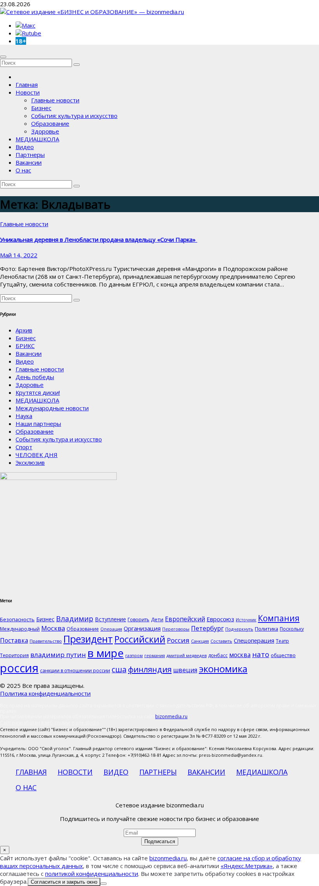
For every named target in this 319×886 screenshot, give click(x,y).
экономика (223, 668)
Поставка (14, 640)
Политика (266, 628)
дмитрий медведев (187, 655)
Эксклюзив (30, 462)
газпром (134, 655)
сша (119, 669)
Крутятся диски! (38, 392)
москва (240, 654)
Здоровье (45, 131)
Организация (142, 628)
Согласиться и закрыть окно (64, 882)
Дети (157, 619)
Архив (24, 330)
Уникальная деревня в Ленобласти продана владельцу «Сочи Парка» (98, 239)
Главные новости (55, 100)
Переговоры (175, 629)
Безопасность (17, 619)
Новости (28, 92)
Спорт (24, 447)
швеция (185, 670)
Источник (246, 619)
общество (283, 655)
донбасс (218, 655)
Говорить (138, 619)
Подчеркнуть (239, 629)
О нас (23, 170)
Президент (88, 639)
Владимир (74, 618)
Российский (139, 639)
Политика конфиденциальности (45, 693)
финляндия (150, 669)
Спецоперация (254, 640)
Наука (24, 416)
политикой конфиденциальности (91, 873)
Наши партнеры (38, 423)
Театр (282, 641)
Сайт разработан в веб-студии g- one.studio (49, 722)
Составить (221, 641)
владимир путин (58, 654)
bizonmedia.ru (171, 716)
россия (19, 668)
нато (260, 654)
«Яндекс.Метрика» (247, 866)
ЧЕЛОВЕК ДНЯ (37, 455)
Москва (53, 628)
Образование (50, 123)
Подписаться (159, 841)
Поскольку (292, 629)
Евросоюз (220, 619)
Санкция (200, 641)
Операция (111, 629)
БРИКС (25, 346)
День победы (35, 377)
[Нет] (103, 883)
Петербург (207, 628)
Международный (20, 629)
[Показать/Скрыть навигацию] (3, 57)
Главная (27, 84)
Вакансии (29, 162)
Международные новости (52, 408)
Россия (178, 640)
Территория (14, 655)
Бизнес (41, 108)
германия (154, 655)
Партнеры (30, 154)
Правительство (46, 641)
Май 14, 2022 (18, 255)
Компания (279, 618)
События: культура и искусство (74, 116)
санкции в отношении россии (75, 670)
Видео (25, 147)
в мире (106, 652)
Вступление (110, 619)
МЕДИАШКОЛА (37, 139)
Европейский (185, 619)
